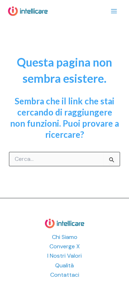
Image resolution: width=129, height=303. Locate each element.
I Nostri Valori (64, 255)
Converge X (64, 246)
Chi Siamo (64, 237)
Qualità (64, 265)
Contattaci (64, 275)
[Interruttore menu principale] (114, 11)
